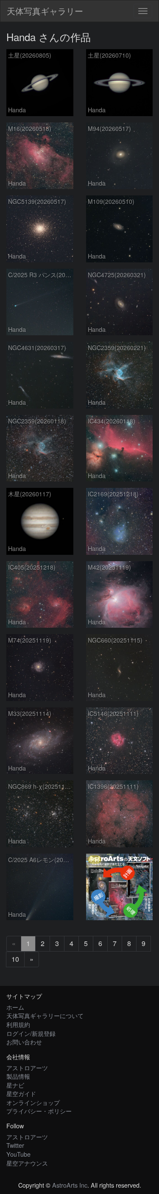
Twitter (15, 1145)
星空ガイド (21, 1093)
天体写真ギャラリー (45, 11)
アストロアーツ (27, 1067)
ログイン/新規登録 (31, 1033)
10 (15, 959)
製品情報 (18, 1076)
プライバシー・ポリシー (39, 1110)
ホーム (15, 1006)
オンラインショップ (33, 1102)
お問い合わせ (24, 1041)
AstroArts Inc (69, 1184)
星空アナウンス (27, 1162)
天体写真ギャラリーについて (45, 1015)
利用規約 (18, 1024)
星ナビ (15, 1084)
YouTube (18, 1153)
